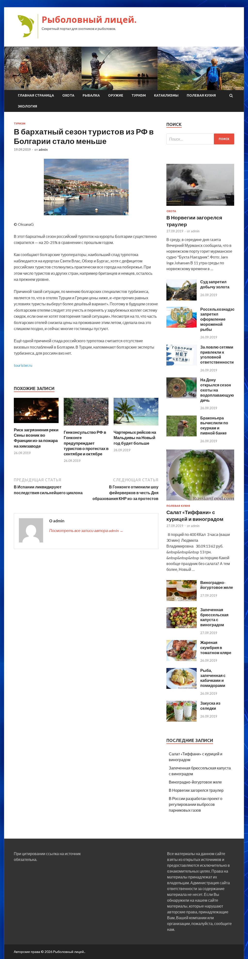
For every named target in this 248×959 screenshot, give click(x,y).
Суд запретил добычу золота (214, 284)
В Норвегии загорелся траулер (196, 790)
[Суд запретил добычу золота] (181, 299)
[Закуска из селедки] (181, 720)
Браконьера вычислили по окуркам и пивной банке (214, 425)
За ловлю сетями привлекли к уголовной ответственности (217, 354)
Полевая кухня (201, 95)
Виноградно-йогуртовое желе (216, 585)
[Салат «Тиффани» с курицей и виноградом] (200, 501)
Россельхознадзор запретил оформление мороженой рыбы (218, 319)
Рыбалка (91, 95)
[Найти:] (200, 138)
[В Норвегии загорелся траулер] (200, 206)
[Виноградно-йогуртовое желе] (181, 599)
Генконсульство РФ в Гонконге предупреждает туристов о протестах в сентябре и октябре (86, 443)
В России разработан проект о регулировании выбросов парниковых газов (195, 804)
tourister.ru (23, 365)
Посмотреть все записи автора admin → (86, 530)
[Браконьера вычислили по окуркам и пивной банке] (181, 435)
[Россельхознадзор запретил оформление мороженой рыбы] (181, 326)
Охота (68, 95)
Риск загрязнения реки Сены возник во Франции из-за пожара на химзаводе (36, 437)
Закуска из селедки (210, 705)
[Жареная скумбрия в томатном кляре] (181, 659)
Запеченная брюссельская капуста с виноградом (214, 617)
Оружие (115, 95)
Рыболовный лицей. (89, 19)
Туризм (139, 95)
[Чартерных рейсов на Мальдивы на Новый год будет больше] (136, 426)
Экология (27, 106)
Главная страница (36, 95)
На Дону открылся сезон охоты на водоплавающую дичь (217, 389)
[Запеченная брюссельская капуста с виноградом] (181, 626)
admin (43, 149)
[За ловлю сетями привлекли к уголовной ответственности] (181, 364)
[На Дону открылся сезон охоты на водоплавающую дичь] (181, 396)
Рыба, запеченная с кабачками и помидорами (212, 678)
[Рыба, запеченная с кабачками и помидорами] (181, 687)
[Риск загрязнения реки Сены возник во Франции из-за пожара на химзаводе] (36, 424)
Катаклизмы (166, 95)
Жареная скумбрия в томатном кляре (215, 647)
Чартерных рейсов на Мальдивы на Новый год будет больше (135, 437)
